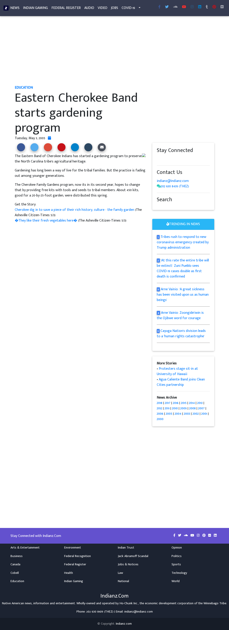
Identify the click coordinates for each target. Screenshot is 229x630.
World (176, 581)
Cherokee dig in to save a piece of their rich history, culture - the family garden (75, 210)
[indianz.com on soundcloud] (168, 159)
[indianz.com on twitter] (163, 159)
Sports (176, 564)
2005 (169, 414)
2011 (167, 408)
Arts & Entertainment (25, 547)
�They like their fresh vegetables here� (46, 221)
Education (17, 581)
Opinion (177, 547)
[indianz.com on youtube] (184, 7)
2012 (159, 408)
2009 (183, 408)
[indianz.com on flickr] (222, 7)
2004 (178, 414)
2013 (200, 403)
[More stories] (49, 138)
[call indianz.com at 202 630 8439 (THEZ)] (159, 186)
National (123, 581)
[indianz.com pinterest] (214, 7)
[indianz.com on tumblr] (207, 7)
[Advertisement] (114, 51)
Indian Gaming (35, 8)
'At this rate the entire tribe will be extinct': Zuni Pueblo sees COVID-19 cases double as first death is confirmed (183, 268)
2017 (167, 403)
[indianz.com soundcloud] (175, 7)
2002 (196, 414)
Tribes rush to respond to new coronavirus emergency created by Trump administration (183, 242)
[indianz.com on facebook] (159, 159)
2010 (175, 408)
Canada (15, 564)
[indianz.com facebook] (159, 7)
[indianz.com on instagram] (190, 159)
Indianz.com (124, 623)
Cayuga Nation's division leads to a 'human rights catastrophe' (181, 333)
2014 (192, 403)
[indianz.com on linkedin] (195, 159)
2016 (175, 403)
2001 (204, 414)
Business (17, 556)
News (14, 8)
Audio (89, 8)
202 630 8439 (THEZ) (175, 186)
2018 (159, 403)
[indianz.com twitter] (166, 7)
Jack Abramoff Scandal (133, 556)
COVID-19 (128, 8)
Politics (177, 556)
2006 (160, 414)
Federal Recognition (77, 556)
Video (102, 8)
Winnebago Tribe (215, 603)
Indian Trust (126, 547)
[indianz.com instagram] (192, 7)
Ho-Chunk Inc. (129, 603)
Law (120, 573)
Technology (179, 573)
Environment (72, 547)
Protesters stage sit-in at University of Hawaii (177, 371)
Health (68, 573)
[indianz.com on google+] (172, 159)
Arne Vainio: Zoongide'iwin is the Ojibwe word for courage (180, 315)
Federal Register (66, 8)
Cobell (15, 573)
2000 (160, 419)
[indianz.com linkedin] (199, 7)
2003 (187, 414)
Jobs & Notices (128, 564)
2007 (201, 408)
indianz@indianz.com (173, 181)
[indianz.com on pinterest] (181, 159)
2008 (192, 408)
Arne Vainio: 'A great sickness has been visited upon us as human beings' (183, 294)
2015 (184, 403)
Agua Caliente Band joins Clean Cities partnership (181, 382)
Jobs (114, 8)
